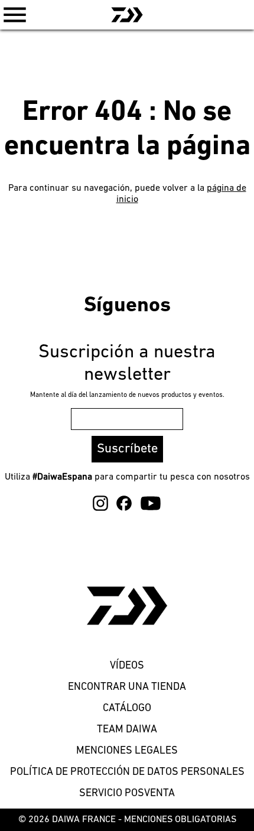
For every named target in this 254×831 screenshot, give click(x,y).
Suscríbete (127, 449)
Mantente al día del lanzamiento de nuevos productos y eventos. (127, 395)
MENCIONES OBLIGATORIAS (180, 820)
